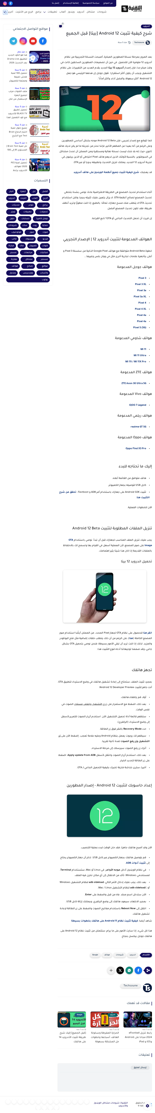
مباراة (11, 246)
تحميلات (44, 212)
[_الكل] (26, 1101)
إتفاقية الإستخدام (71, 3)
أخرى (10, 12)
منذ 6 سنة (20, 70)
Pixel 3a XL (140, 297)
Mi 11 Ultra (140, 355)
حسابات (25, 219)
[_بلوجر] (50, 1107)
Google (95, 955)
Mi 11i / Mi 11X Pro (135, 361)
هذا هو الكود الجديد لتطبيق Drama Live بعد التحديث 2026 (17, 59)
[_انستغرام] (32, 1101)
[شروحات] (86, 1101)
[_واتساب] (44, 1101)
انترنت (23, 198)
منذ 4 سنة (20, 160)
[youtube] (33, 41)
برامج (38, 12)
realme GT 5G (138, 427)
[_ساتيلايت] (44, 1107)
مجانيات (44, 252)
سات (24, 225)
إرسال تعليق (140, 1068)
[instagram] (5, 3)
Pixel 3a (141, 290)
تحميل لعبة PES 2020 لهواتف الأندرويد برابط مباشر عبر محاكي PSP (18, 167)
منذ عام (21, 52)
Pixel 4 (142, 303)
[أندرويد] (74, 1101)
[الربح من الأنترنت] (14, 1101)
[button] (138, 970)
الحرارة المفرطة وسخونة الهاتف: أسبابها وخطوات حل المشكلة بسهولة (105, 1037)
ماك (22, 246)
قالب (14, 239)
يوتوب (45, 280)
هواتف (107, 955)
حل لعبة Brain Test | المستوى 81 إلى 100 (16, 148)
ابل (33, 191)
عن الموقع (108, 3)
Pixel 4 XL (140, 309)
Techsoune (139, 43)
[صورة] (39, 57)
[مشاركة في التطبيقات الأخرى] (111, 970)
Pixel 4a (141, 315)
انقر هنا (147, 633)
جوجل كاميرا (42, 219)
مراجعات (28, 252)
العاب (35, 198)
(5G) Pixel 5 (139, 327)
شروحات (102, 12)
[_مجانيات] (38, 1107)
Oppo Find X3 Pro (136, 448)
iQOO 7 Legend (137, 405)
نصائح (30, 266)
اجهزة (23, 191)
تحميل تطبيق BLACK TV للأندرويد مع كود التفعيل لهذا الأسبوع (17, 114)
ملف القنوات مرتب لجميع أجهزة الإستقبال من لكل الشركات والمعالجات (17, 96)
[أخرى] (8, 1101)
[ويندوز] (68, 1101)
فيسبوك (29, 239)
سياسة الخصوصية (91, 3)
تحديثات (16, 205)
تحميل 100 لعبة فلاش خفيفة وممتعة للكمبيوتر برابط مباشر (18, 77)
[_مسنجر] (38, 1101)
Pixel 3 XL (140, 284)
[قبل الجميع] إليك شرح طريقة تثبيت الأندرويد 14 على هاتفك (72, 1037)
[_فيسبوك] (50, 1101)
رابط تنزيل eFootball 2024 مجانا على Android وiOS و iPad (138, 1037)
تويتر (13, 212)
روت (35, 225)
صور (32, 232)
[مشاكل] (80, 1101)
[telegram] (13, 41)
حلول (12, 219)
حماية (45, 225)
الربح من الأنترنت (24, 12)
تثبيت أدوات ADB (136, 863)
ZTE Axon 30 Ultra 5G (134, 383)
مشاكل (91, 12)
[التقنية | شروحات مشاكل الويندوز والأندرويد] (131, 9)
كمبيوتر (33, 246)
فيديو (45, 239)
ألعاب (62, 12)
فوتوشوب (16, 232)
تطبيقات (52, 12)
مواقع (45, 266)
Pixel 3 (142, 278)
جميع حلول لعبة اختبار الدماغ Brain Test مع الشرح (18, 132)
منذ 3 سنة (20, 88)
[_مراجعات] (56, 1107)
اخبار (11, 191)
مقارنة (14, 259)
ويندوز (71, 12)
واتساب (44, 273)
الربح (45, 198)
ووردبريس (28, 273)
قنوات (45, 246)
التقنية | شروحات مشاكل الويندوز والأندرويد (111, 1104)
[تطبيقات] (56, 1101)
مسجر (13, 252)
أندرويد (80, 12)
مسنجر (44, 259)
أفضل (45, 191)
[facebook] (11, 3)
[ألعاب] (62, 1101)
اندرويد (146, 26)
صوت (45, 232)
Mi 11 (143, 349)
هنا (131, 638)
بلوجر (31, 205)
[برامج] (20, 1101)
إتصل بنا (55, 3)
